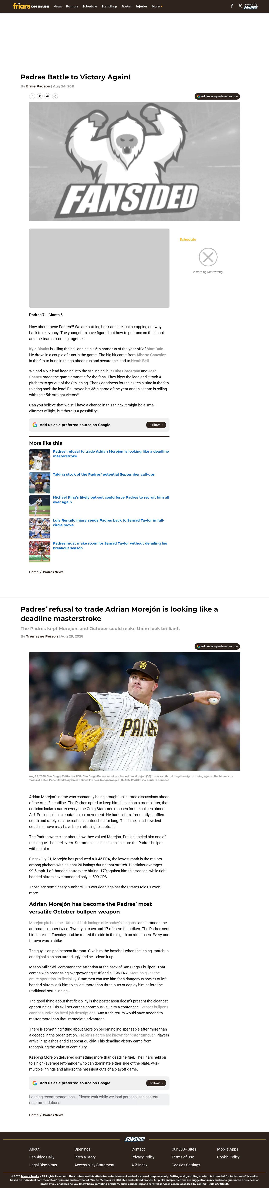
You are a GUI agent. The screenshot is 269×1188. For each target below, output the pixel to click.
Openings (82, 1149)
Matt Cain (155, 349)
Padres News (53, 572)
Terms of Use (183, 1157)
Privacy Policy (143, 1157)
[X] (240, 6)
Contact (138, 1149)
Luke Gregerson (126, 371)
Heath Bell (140, 361)
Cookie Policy (228, 1157)
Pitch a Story (85, 1157)
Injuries (142, 6)
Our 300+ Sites (184, 1149)
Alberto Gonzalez (151, 355)
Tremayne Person (42, 636)
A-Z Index (139, 1165)
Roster (127, 6)
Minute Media (30, 1176)
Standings (109, 6)
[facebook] (232, 6)
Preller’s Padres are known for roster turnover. (117, 1035)
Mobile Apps (227, 1149)
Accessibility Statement (94, 1165)
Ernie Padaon (38, 86)
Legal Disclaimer (43, 1165)
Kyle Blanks (39, 349)
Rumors (72, 6)
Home (33, 572)
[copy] (55, 96)
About (34, 1149)
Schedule (90, 6)
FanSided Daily (41, 1157)
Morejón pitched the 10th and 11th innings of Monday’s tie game (83, 923)
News (57, 6)
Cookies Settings (186, 1165)
